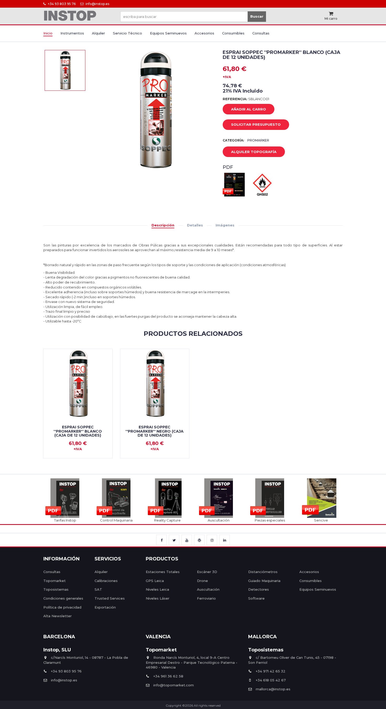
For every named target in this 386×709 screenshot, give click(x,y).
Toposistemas (56, 589)
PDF (228, 167)
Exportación (105, 607)
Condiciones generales (63, 598)
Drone (202, 581)
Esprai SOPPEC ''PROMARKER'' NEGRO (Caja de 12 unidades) (155, 431)
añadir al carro (248, 109)
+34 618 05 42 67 (271, 680)
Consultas (260, 33)
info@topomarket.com (173, 685)
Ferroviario (206, 598)
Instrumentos (72, 33)
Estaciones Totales (163, 572)
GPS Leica (155, 581)
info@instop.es (97, 4)
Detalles (195, 225)
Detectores (258, 589)
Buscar (256, 16)
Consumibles (233, 33)
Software (256, 598)
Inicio (48, 33)
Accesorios (204, 33)
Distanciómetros (263, 572)
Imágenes (225, 225)
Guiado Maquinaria (264, 581)
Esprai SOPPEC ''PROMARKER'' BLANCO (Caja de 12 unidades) (78, 431)
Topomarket (54, 581)
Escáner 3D (207, 572)
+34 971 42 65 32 (270, 671)
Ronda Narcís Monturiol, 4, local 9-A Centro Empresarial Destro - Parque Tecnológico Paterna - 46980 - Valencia (191, 662)
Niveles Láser (157, 598)
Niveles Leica (157, 589)
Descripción (163, 225)
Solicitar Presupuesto (256, 124)
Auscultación (208, 589)
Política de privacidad (62, 607)
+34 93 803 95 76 (61, 4)
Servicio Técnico (127, 33)
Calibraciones (106, 581)
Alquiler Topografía (254, 152)
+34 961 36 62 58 (168, 676)
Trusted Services (110, 598)
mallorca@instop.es (273, 689)
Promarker (258, 140)
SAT (98, 589)
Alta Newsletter (57, 616)
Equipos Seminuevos (168, 33)
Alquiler (98, 33)
